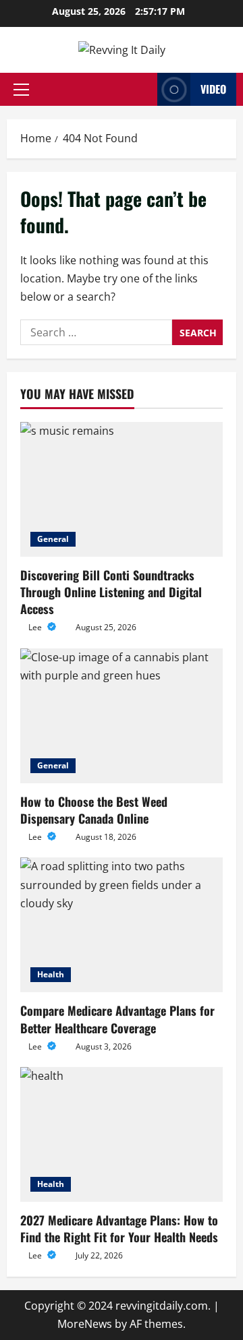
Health (50, 974)
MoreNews (84, 1323)
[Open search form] (143, 89)
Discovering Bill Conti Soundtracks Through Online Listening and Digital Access (111, 591)
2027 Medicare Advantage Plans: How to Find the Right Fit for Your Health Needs (119, 1228)
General (53, 539)
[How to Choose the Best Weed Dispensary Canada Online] (121, 715)
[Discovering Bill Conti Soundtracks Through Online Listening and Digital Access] (121, 489)
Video (213, 89)
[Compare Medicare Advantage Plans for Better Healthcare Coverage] (121, 924)
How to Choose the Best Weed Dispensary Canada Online (93, 810)
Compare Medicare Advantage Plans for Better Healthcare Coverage (117, 1019)
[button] (21, 89)
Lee (36, 627)
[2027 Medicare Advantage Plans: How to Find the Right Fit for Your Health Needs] (121, 1134)
